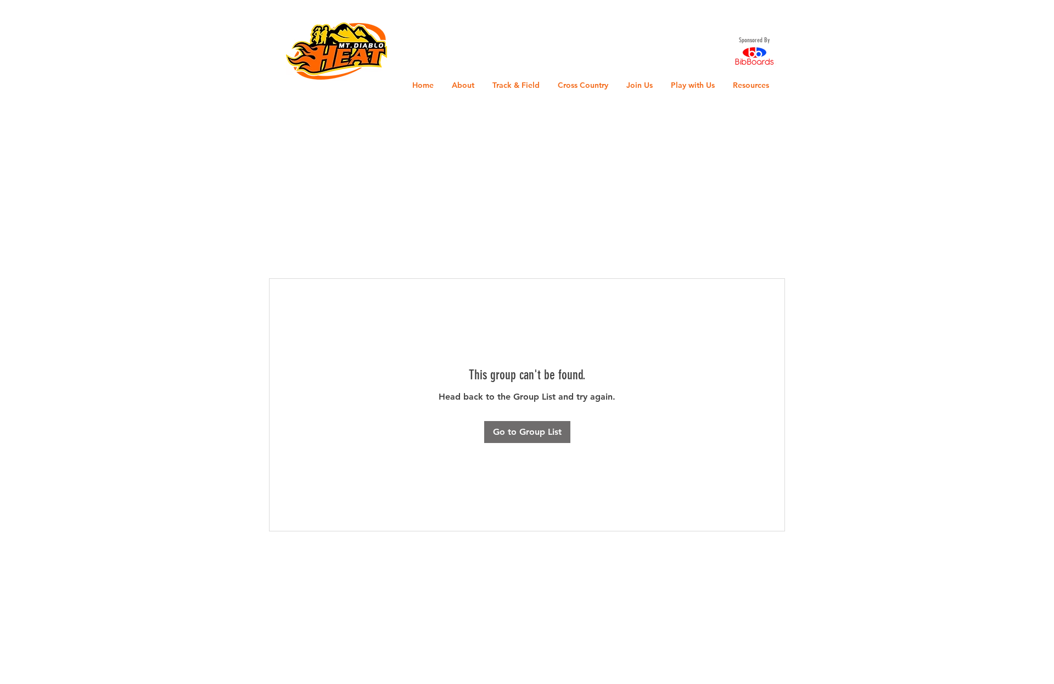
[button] (19, 16)
